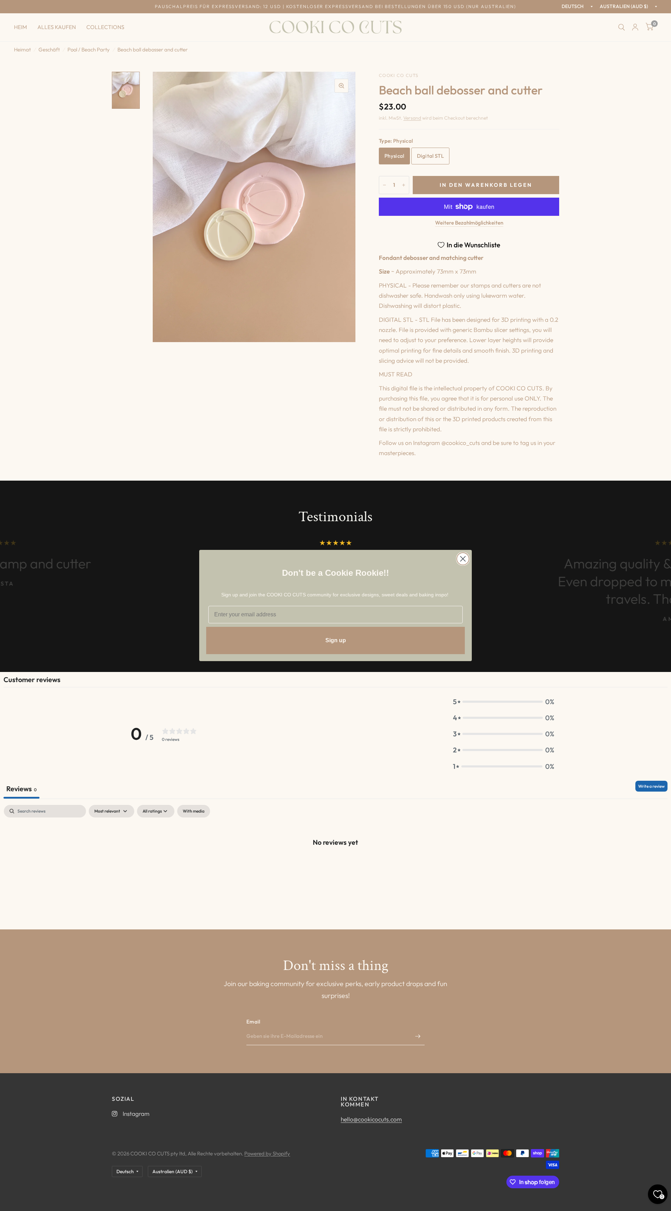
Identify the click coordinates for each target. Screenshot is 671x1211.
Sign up (335, 640)
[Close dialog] (463, 559)
